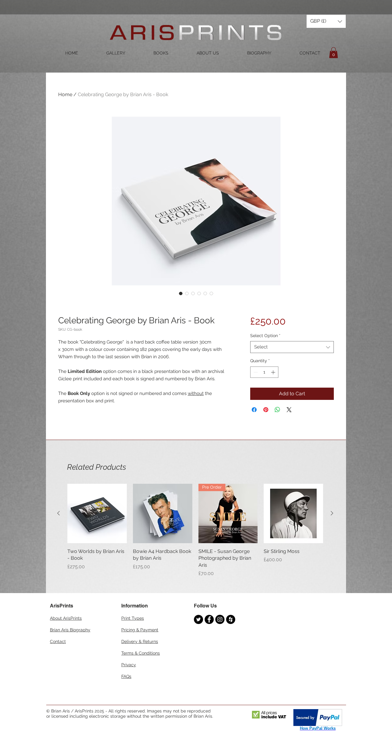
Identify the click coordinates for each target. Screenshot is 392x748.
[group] (195, 530)
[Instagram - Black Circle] (219, 619)
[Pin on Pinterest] (266, 409)
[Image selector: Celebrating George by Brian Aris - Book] (181, 293)
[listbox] (326, 21)
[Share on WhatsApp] (277, 409)
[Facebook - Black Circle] (209, 619)
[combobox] (292, 347)
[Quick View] (97, 513)
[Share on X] (289, 409)
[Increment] (273, 372)
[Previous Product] (58, 513)
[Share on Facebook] (254, 409)
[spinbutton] (264, 372)
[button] (326, 21)
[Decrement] (255, 372)
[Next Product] (332, 513)
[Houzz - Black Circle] (230, 619)
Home (65, 94)
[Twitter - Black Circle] (198, 619)
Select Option (265, 335)
